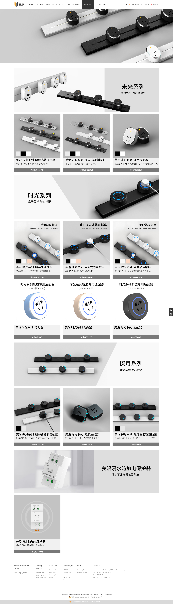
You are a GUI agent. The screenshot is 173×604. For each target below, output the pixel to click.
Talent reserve (68, 580)
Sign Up (147, 4)
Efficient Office (40, 573)
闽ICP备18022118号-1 (97, 602)
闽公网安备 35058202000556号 (80, 597)
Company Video (101, 4)
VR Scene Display (74, 4)
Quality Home (40, 575)
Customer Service (69, 575)
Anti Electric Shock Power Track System (50, 4)
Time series (52, 572)
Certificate (67, 577)
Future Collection (54, 570)
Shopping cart (134, 4)
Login (141, 4)
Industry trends (82, 572)
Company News (82, 570)
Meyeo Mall (88, 4)
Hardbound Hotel (41, 578)
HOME (31, 4)
